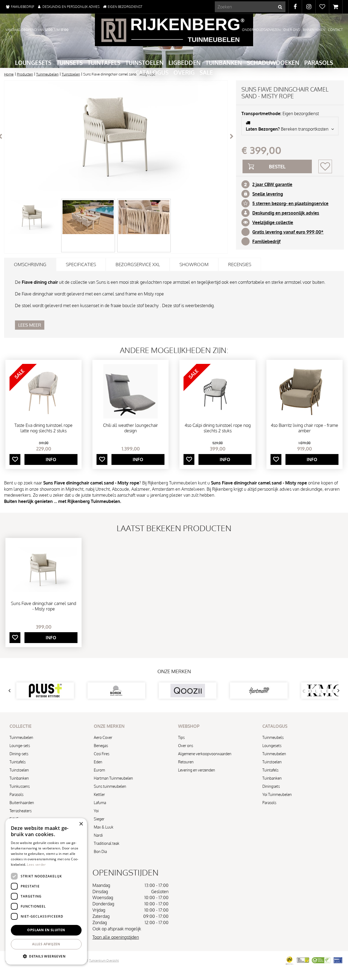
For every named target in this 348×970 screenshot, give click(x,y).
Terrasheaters (21, 810)
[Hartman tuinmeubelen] (259, 690)
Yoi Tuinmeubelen (277, 794)
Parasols (16, 794)
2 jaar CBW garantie (272, 184)
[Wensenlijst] (322, 7)
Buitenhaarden (22, 802)
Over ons (185, 745)
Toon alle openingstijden (115, 937)
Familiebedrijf (266, 241)
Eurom (99, 770)
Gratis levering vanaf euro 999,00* (288, 232)
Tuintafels (18, 762)
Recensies (239, 264)
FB (295, 7)
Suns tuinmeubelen (110, 786)
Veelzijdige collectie (272, 222)
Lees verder (36, 864)
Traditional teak (106, 843)
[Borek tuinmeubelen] (116, 690)
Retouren (186, 762)
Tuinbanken (19, 778)
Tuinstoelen (19, 770)
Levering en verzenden (196, 770)
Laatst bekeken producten (174, 528)
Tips (181, 737)
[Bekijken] (335, 7)
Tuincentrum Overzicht (104, 960)
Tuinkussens (20, 786)
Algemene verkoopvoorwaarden (204, 753)
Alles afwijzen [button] (46, 944)
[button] (46, 956)
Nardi (98, 835)
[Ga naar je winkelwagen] (336, 7)
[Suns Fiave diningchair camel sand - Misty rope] (115, 136)
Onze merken (174, 671)
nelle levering (269, 194)
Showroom (194, 264)
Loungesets (271, 745)
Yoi (96, 810)
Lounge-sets (20, 745)
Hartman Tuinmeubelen (113, 778)
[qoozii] (187, 690)
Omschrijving (30, 264)
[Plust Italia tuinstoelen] (45, 690)
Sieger (99, 819)
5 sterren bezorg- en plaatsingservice (290, 203)
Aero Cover (103, 737)
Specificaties (81, 264)
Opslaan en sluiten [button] (46, 930)
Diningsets (271, 786)
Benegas (101, 745)
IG (308, 7)
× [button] (81, 824)
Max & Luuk (103, 827)
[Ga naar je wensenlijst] (322, 7)
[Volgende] (231, 136)
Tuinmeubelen (21, 737)
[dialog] (46, 891)
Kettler (99, 794)
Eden (98, 762)
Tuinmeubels (273, 737)
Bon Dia (100, 851)
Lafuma (100, 802)
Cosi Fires (101, 753)
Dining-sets (19, 753)
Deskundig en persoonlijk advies (285, 213)
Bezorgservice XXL (138, 264)
